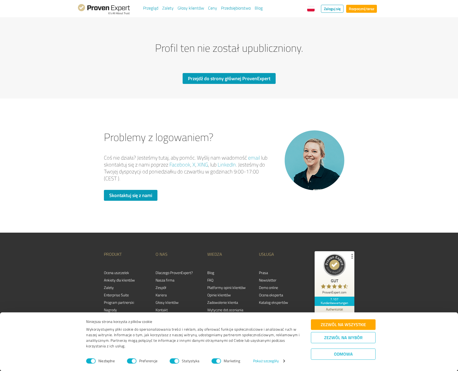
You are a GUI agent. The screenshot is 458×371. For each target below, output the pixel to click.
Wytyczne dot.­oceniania (225, 309)
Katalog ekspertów (273, 302)
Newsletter (267, 280)
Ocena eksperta (271, 294)
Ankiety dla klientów (119, 280)
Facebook (179, 164)
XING (202, 164)
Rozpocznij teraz (361, 8)
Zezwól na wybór (343, 337)
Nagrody (110, 309)
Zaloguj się (332, 8)
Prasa (263, 272)
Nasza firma (165, 280)
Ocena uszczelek (116, 272)
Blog (259, 8)
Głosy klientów (191, 8)
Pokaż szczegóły (266, 361)
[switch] (131, 361)
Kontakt (162, 309)
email (254, 157)
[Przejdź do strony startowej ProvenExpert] (104, 10)
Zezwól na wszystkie (343, 324)
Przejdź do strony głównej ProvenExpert (229, 78)
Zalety (168, 8)
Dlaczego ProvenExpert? (174, 272)
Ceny (212, 8)
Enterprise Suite (116, 294)
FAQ (210, 280)
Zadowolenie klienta (222, 302)
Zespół (161, 287)
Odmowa (343, 354)
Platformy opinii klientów (226, 287)
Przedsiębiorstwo (236, 8)
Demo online (268, 287)
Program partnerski (119, 302)
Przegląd (150, 8)
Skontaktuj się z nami (130, 195)
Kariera (161, 294)
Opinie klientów (219, 294)
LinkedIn (227, 164)
